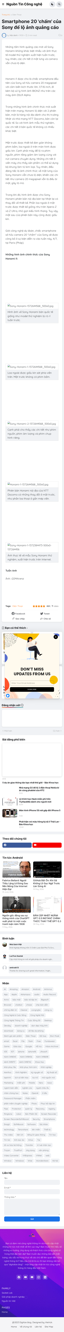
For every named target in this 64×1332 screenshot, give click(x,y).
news (49, 1083)
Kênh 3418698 (42, 1057)
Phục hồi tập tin (48, 1103)
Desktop (48, 1020)
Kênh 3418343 (10, 1057)
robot (18, 1114)
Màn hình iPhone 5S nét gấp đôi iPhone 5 (39, 810)
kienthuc (7, 1072)
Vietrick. (49, 1322)
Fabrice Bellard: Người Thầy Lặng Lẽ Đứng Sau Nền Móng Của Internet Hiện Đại (15, 885)
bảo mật (16, 999)
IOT (12, 1051)
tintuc (30, 1140)
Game (6, 1046)
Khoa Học (39, 1062)
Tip (38, 1140)
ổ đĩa (44, 1093)
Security (36, 1119)
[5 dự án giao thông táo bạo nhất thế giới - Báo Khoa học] (32, 760)
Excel (15, 1041)
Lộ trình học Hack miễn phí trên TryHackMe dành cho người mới (35, 800)
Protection (16, 1109)
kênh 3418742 (25, 1062)
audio (36, 994)
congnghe (35, 1010)
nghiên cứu (27, 1088)
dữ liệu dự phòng (35, 1031)
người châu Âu (42, 1088)
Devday (7, 1025)
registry (51, 1109)
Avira (6, 999)
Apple (14, 994)
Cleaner (24, 1010)
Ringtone (8, 1114)
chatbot (18, 1005)
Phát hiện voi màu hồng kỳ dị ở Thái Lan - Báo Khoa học (39, 823)
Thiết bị (47, 1129)
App (6, 994)
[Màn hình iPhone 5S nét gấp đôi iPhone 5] (9, 813)
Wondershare (42, 1160)
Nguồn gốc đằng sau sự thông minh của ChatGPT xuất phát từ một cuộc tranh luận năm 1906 (15, 920)
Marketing (8, 1083)
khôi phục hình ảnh (28, 1067)
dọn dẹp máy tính (39, 1025)
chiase (29, 1005)
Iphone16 (32, 1051)
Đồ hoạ (43, 1036)
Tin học (52, 1134)
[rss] (45, 1277)
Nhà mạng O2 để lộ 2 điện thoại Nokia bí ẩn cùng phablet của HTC (39, 789)
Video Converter (11, 1155)
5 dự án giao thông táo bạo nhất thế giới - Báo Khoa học (30, 782)
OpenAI (35, 1093)
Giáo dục (17, 1046)
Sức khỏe (44, 1124)
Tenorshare (23, 1129)
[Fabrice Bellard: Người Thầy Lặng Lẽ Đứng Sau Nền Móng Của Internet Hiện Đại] (16, 869)
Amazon (25, 989)
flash (30, 1041)
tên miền (36, 1129)
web (47, 1155)
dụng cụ (20, 1031)
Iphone (21, 1051)
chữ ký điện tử (10, 1010)
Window (7, 1160)
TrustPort (18, 1150)
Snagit (7, 1124)
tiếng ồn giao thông (36, 1134)
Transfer (29, 1145)
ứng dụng (30, 1150)
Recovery (40, 1109)
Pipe (6, 1109)
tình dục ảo (19, 1140)
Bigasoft (45, 999)
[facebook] (17, 845)
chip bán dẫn (42, 1005)
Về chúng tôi (26, 1326)
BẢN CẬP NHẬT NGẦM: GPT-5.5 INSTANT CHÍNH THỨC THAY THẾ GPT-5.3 (47, 918)
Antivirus (48, 989)
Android (36, 989)
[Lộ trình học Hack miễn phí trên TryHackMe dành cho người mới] (9, 802)
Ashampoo (25, 994)
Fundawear (50, 1041)
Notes (25, 1093)
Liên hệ (38, 1326)
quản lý (28, 1109)
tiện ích (20, 1134)
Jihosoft (43, 1051)
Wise (30, 1160)
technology (9, 1129)
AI (5, 989)
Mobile (32, 1083)
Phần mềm (30, 1098)
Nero (41, 1083)
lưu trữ (35, 1077)
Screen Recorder (48, 1114)
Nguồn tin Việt (8, 1301)
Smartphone (49, 1119)
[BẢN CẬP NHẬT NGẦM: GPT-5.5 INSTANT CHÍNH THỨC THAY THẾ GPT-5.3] (47, 905)
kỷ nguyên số (37, 1072)
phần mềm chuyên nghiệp (16, 1103)
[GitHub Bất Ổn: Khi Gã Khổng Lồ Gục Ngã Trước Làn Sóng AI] (47, 869)
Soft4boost (18, 1124)
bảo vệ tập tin (30, 999)
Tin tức (7, 1140)
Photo (34, 1103)
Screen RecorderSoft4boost (16, 1119)
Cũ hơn (56, 730)
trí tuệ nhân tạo (44, 1145)
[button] (4, 4)
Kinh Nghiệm (21, 1072)
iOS (5, 1051)
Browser (7, 1005)
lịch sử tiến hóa (21, 1077)
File (22, 1041)
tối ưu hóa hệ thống (12, 1145)
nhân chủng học (11, 1093)
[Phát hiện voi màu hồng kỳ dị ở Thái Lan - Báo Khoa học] (9, 824)
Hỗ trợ (39, 1046)
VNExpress (27, 1155)
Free (39, 1041)
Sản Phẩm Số (31, 1114)
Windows (19, 1160)
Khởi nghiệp (46, 1067)
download (8, 1031)
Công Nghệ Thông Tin (14, 1020)
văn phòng (44, 1150)
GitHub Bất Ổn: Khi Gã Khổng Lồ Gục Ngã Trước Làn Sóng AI (46, 883)
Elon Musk (54, 1036)
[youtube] (47, 845)
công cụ (48, 1010)
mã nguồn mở (48, 1077)
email (6, 1041)
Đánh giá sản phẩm (13, 1036)
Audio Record (49, 994)
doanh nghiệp (21, 1025)
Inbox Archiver (52, 1046)
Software (31, 1124)
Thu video (8, 1134)
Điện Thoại (17, 15)
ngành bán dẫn (11, 1088)
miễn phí (21, 1083)
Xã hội (55, 1160)
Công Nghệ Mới (37, 1015)
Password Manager (13, 1098)
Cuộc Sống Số (34, 1020)
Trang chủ (6, 15)
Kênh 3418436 (26, 1057)
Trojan (7, 1150)
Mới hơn (8, 730)
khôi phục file (10, 1067)
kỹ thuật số (52, 1072)
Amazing (14, 989)
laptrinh (7, 1077)
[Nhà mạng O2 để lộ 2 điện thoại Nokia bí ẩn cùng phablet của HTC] (9, 790)
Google (28, 1046)
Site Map (49, 1326)
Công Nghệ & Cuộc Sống (15, 1015)
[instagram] (38, 1277)
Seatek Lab (7, 1292)
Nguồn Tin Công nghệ (24, 4)
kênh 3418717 (9, 1062)
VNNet (39, 1155)
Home (5, 1312)
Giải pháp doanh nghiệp (13, 1296)
